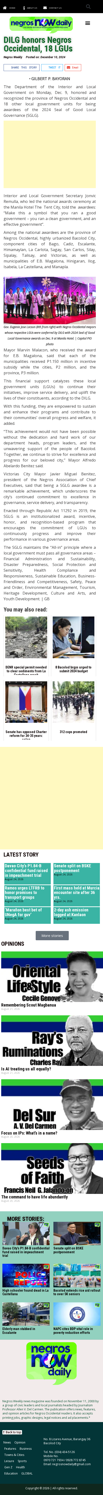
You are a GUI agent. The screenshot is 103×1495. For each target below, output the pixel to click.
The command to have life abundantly (34, 1196)
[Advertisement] (50, 154)
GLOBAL (27, 1473)
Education (11, 1473)
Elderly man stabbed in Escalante (18, 1330)
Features (10, 1449)
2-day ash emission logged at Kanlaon (71, 912)
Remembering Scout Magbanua (28, 1004)
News (7, 1442)
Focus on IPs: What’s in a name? (29, 1132)
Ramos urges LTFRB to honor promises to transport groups (24, 892)
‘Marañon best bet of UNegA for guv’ (23, 912)
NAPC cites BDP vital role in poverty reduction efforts (73, 1330)
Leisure (9, 1461)
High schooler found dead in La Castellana (25, 1292)
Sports (22, 1461)
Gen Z (8, 1467)
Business (26, 1449)
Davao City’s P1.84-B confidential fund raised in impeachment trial (26, 870)
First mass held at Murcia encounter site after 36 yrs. (76, 892)
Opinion (19, 1442)
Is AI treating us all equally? (26, 1068)
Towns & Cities (14, 1455)
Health (20, 1467)
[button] (88, 6)
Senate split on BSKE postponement (72, 868)
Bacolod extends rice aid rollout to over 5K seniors (76, 1292)
